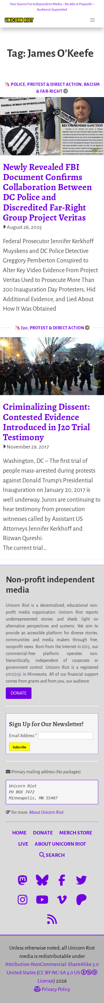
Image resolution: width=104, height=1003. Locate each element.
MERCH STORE (75, 833)
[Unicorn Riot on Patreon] (81, 899)
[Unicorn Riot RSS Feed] (52, 919)
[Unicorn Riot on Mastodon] (22, 880)
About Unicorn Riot (46, 812)
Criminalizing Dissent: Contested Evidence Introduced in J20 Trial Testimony (46, 421)
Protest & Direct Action (54, 84)
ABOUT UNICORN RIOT (60, 844)
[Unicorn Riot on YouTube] (42, 899)
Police (18, 84)
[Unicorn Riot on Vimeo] (62, 899)
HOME (19, 833)
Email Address (23, 735)
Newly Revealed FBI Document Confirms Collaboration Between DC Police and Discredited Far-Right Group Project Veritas (47, 192)
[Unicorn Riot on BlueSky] (42, 880)
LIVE (23, 844)
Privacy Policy (55, 989)
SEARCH (55, 855)
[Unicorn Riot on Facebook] (62, 880)
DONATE (19, 693)
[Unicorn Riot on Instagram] (22, 899)
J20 (24, 328)
